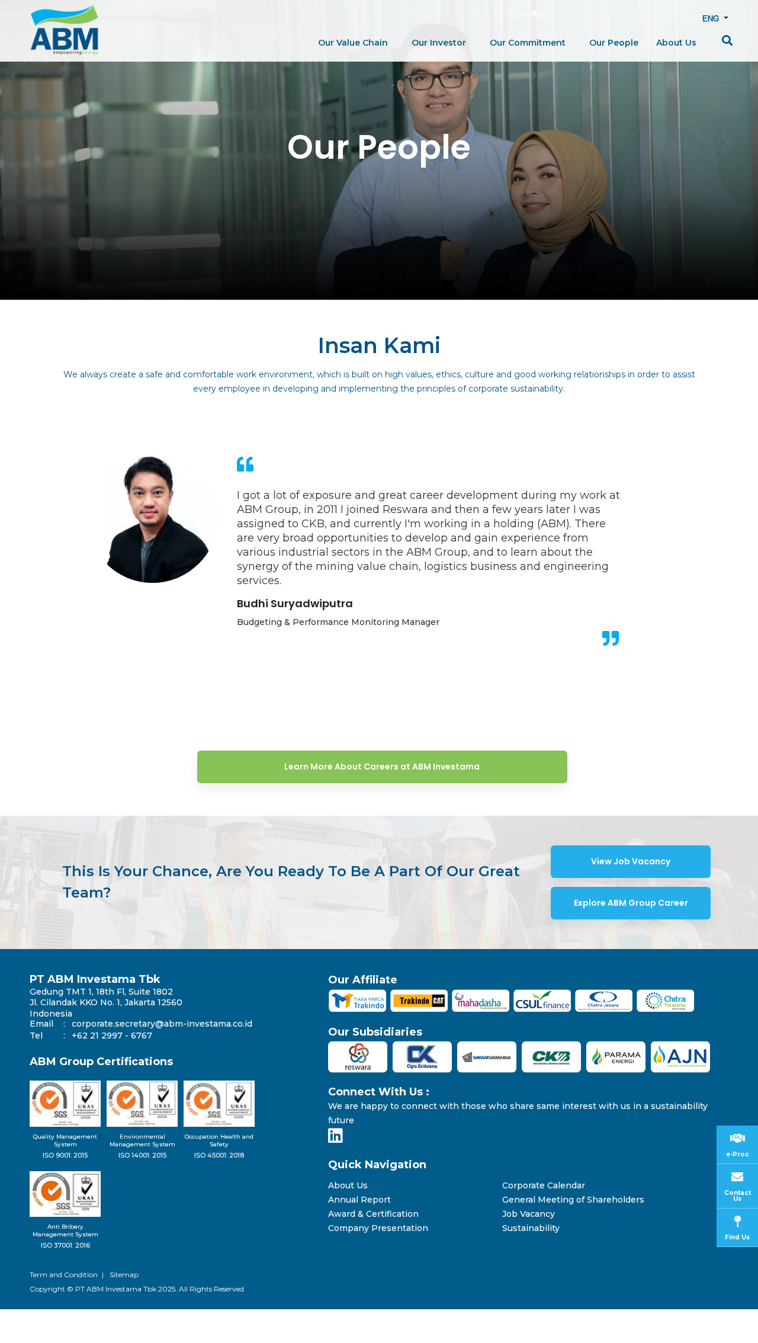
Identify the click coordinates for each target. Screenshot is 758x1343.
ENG (711, 18)
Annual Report (359, 1200)
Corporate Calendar (543, 1186)
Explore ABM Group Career (631, 903)
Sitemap (124, 1274)
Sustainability (531, 1228)
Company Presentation (378, 1228)
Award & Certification (373, 1214)
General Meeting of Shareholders (573, 1200)
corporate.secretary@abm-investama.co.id (162, 1024)
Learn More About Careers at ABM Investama (382, 767)
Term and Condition (64, 1274)
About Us (348, 1186)
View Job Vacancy (630, 861)
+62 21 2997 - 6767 (112, 1036)
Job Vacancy (528, 1214)
